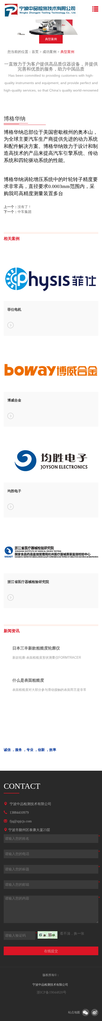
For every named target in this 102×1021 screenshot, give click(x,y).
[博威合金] (10, 416)
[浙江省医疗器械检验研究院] (10, 597)
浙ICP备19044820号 (51, 992)
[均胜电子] (10, 507)
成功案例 (49, 52)
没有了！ (24, 207)
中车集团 (24, 212)
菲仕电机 (14, 309)
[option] (51, 40)
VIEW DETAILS (71, 670)
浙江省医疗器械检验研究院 (28, 582)
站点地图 (74, 1012)
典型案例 (51, 39)
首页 (35, 52)
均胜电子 (14, 491)
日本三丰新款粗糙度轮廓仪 (36, 648)
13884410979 (19, 812)
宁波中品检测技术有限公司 (30, 804)
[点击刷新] (47, 935)
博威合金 (14, 400)
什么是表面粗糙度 (28, 680)
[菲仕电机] (10, 325)
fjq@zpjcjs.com (21, 821)
